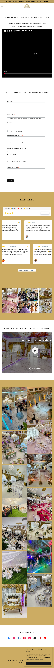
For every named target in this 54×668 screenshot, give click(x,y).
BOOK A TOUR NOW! (27, 313)
